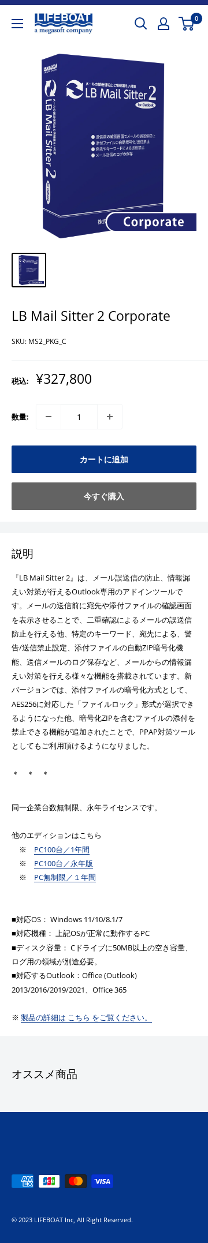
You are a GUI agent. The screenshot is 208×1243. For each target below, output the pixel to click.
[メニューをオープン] (17, 23)
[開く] (141, 23)
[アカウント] (163, 23)
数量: (20, 416)
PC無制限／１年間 (65, 877)
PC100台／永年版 (63, 863)
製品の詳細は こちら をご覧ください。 (86, 1017)
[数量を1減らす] (48, 417)
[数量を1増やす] (110, 417)
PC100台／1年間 (62, 849)
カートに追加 (104, 459)
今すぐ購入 (104, 496)
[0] (187, 24)
